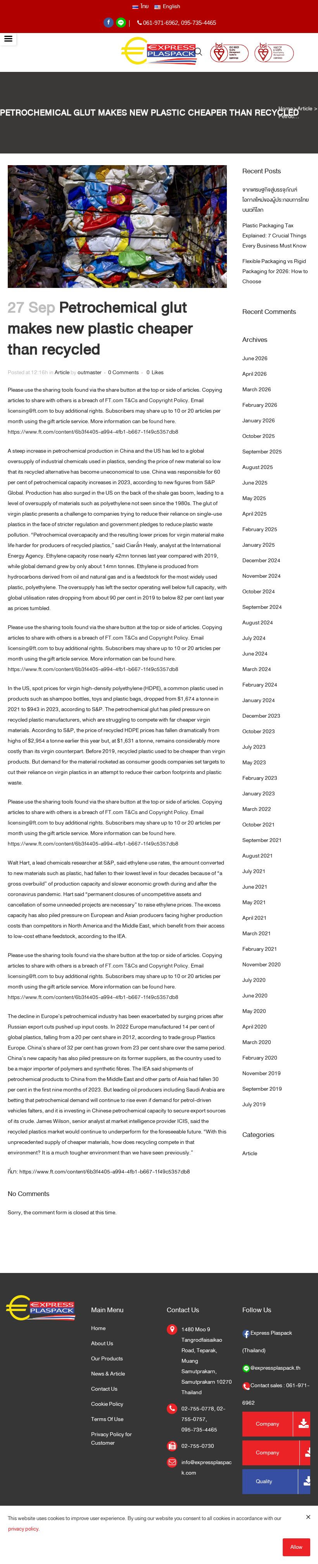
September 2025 (262, 451)
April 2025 (254, 513)
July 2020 (254, 980)
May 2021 (254, 902)
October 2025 (258, 436)
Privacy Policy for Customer (111, 1438)
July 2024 (254, 638)
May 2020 (254, 1011)
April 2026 (254, 374)
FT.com (114, 400)
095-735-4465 (198, 22)
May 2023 (254, 762)
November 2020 (261, 964)
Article (304, 108)
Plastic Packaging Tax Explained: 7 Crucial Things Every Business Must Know (274, 235)
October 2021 (258, 824)
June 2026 (255, 358)
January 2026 (258, 420)
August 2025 (257, 467)
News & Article (108, 1374)
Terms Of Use (107, 1419)
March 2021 (256, 933)
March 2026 (256, 389)
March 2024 (256, 669)
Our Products (107, 1359)
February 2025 (259, 529)
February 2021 (259, 949)
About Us (102, 1343)
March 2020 (256, 1042)
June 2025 (255, 482)
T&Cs (131, 400)
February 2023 (259, 778)
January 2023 (258, 793)
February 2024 (259, 684)
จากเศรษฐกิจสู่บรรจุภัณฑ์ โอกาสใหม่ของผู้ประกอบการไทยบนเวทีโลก (275, 199)
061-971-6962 (160, 22)
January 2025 (258, 545)
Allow (296, 1547)
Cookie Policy (107, 1404)
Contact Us (104, 1389)
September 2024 (262, 607)
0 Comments (123, 372)
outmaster (90, 372)
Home (285, 108)
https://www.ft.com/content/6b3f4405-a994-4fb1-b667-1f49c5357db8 (93, 431)
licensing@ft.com (28, 410)
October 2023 (258, 731)
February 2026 (259, 405)
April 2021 (254, 918)
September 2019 (262, 1089)
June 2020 (255, 995)
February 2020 (259, 1057)
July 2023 (254, 747)
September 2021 (262, 840)
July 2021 (254, 871)
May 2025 (254, 498)
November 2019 (261, 1073)
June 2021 (255, 886)
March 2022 (256, 809)
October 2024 (258, 591)
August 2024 (257, 622)
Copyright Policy (168, 400)
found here (162, 421)
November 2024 (261, 576)
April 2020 (254, 1026)
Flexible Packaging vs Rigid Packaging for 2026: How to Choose (275, 271)
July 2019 (254, 1104)
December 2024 (261, 560)
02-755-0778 (197, 1408)
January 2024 (258, 700)
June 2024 (255, 653)
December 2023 (261, 715)
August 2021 (257, 855)
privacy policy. (24, 1529)
